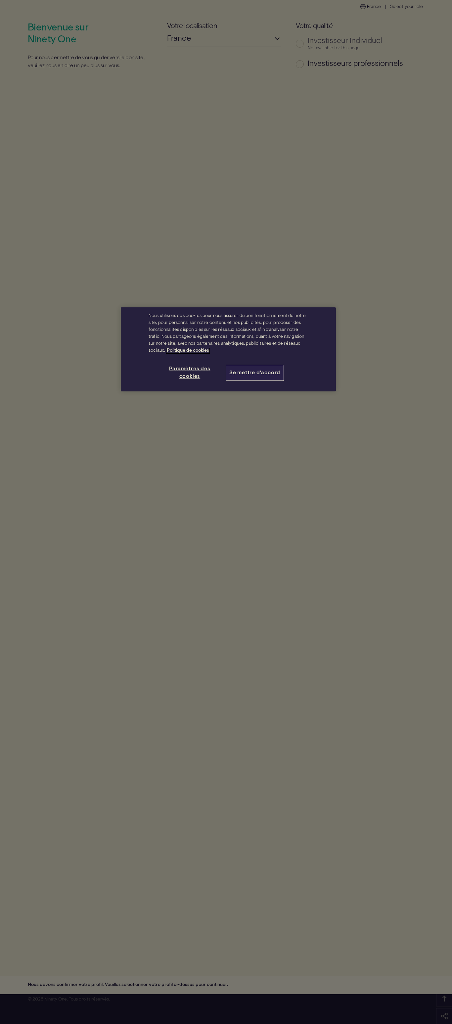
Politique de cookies (188, 350)
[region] (228, 349)
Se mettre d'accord (254, 373)
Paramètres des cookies (189, 372)
